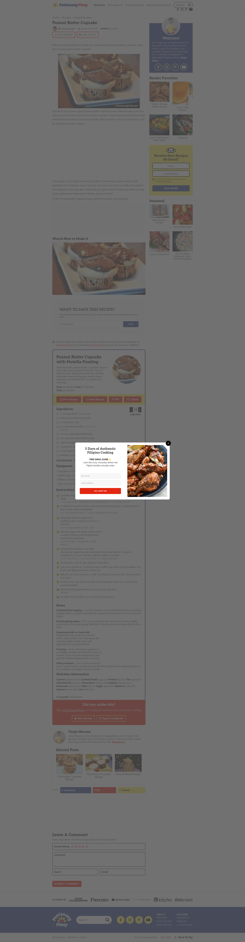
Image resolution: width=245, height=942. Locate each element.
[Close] (168, 443)
